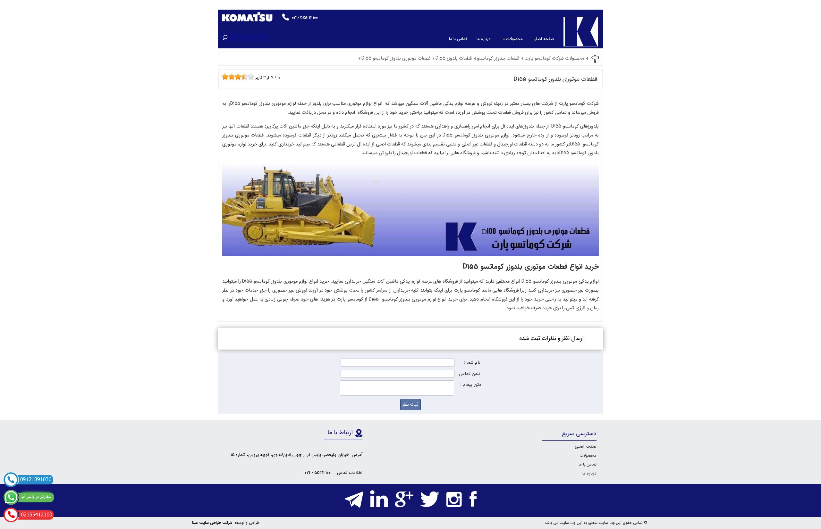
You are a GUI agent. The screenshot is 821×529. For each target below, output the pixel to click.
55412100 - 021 (318, 472)
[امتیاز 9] (249, 76)
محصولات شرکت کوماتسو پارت (554, 58)
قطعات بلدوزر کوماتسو (498, 58)
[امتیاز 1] (223, 76)
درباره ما (484, 39)
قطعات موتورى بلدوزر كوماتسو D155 (395, 58)
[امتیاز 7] (242, 76)
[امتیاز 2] (226, 76)
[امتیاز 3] (230, 76)
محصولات (514, 39)
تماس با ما (458, 39)
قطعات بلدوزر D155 (454, 58)
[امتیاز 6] (239, 76)
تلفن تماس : (468, 373)
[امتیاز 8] (246, 76)
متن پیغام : (470, 384)
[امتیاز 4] (233, 76)
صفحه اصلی (543, 39)
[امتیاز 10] (252, 76)
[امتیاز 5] (236, 76)
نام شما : (472, 362)
